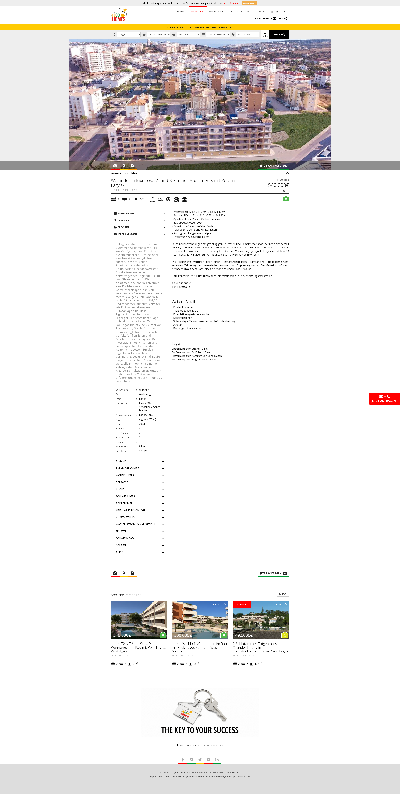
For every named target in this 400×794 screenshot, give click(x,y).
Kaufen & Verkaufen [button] (220, 11)
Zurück (283, 593)
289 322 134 (189, 745)
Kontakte (262, 11)
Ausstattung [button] (125, 517)
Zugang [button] (121, 461)
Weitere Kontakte (214, 745)
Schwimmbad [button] (125, 538)
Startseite (182, 11)
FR (249, 776)
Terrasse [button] (122, 482)
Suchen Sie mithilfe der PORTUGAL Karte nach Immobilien (199, 27)
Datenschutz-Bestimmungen (176, 776)
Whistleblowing (217, 776)
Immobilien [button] (197, 11)
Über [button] (249, 11)
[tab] (139, 461)
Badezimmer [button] (124, 503)
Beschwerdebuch (200, 776)
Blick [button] (119, 552)
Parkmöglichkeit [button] (127, 468)
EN (240, 776)
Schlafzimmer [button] (125, 496)
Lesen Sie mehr (231, 3)
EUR (284, 190)
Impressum (155, 776)
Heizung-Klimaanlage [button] (130, 510)
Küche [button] (120, 489)
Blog (240, 11)
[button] (278, 11)
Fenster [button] (121, 531)
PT (245, 776)
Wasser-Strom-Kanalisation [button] (135, 524)
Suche (278, 34)
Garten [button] (121, 545)
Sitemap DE (232, 776)
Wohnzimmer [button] (125, 475)
